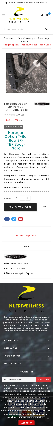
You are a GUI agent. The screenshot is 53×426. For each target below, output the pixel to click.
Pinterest (20, 219)
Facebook (7, 219)
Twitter (13, 219)
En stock (9, 268)
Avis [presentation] (26, 246)
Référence (10, 263)
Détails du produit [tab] (26, 235)
